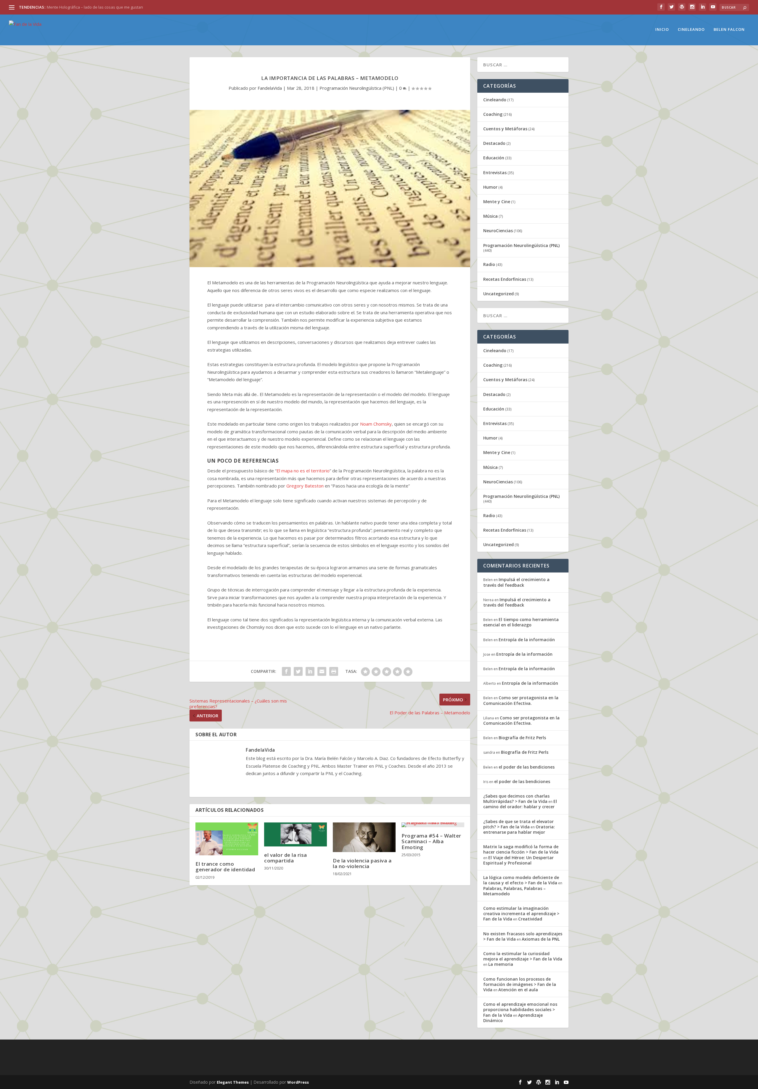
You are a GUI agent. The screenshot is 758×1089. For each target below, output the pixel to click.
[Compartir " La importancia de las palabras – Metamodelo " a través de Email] (322, 671)
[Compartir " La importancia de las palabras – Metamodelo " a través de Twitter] (298, 671)
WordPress (298, 1082)
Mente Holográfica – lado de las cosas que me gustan (95, 7)
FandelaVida (270, 88)
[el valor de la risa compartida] (295, 834)
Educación (493, 158)
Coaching (492, 114)
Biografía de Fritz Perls (522, 737)
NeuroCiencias (498, 230)
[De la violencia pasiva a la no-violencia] (364, 837)
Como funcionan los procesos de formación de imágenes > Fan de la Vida (519, 984)
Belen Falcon (729, 29)
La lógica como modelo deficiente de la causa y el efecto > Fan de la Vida (521, 880)
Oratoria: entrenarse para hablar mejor (519, 829)
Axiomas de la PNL (541, 939)
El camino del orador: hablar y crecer (520, 803)
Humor (490, 187)
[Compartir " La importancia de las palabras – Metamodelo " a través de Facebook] (286, 671)
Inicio (662, 29)
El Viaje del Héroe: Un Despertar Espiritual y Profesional (518, 860)
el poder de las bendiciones (527, 767)
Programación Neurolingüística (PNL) (356, 88)
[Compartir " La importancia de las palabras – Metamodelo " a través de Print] (334, 671)
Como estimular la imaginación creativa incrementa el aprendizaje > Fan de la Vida (521, 913)
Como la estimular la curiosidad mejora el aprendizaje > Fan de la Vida (522, 956)
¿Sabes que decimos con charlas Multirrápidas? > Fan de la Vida (516, 798)
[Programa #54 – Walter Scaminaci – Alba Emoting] (433, 824)
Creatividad (530, 919)
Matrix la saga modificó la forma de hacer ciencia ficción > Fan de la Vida (520, 849)
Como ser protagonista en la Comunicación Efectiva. (520, 700)
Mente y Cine (496, 201)
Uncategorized (498, 293)
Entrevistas (495, 172)
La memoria (500, 964)
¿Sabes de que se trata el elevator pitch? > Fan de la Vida (518, 824)
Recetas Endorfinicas (504, 279)
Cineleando (691, 29)
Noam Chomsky (376, 424)
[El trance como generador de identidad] (226, 838)
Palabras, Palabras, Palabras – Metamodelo (514, 891)
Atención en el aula (518, 989)
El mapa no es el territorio (303, 471)
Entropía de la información (527, 639)
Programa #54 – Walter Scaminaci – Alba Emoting (431, 841)
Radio (489, 264)
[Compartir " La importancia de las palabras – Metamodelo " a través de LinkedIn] (310, 671)
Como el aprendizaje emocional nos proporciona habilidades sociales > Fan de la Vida (520, 1009)
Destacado (494, 143)
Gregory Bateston (305, 486)
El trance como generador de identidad (225, 866)
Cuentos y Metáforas (505, 128)
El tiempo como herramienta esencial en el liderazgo (521, 622)
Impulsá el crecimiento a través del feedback (516, 582)
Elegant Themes (233, 1082)
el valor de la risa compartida (285, 857)
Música (490, 216)
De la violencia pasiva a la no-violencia (362, 863)
